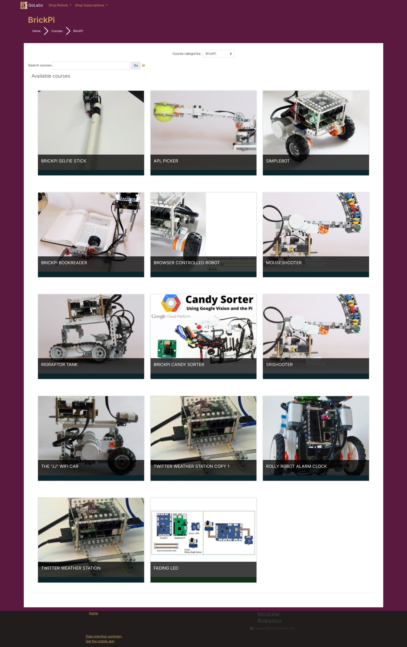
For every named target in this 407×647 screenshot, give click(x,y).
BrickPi (78, 31)
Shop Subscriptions (90, 5)
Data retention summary (104, 636)
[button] (144, 65)
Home (36, 31)
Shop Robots (59, 5)
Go (136, 65)
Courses (57, 31)
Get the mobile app (100, 641)
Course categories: (187, 54)
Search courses (40, 65)
